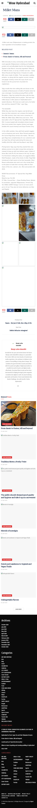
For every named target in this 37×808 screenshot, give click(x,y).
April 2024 (4, 633)
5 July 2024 (4, 431)
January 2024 (4, 640)
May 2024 (4, 631)
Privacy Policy (26, 794)
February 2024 (5, 638)
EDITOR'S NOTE (5, 677)
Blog (2, 661)
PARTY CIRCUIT (5, 701)
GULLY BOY (4, 749)
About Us (3, 794)
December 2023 (5, 642)
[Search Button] (35, 3)
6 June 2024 (5, 15)
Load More (18, 609)
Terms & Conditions (22, 796)
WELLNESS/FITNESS (6, 721)
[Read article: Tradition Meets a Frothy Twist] (18, 446)
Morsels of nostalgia (9, 531)
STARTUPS (4, 715)
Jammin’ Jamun (8, 54)
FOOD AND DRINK (7, 424)
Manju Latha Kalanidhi (28, 15)
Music (3, 695)
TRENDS (3, 719)
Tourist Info (4, 717)
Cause (3, 664)
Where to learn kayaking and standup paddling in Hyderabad (17, 745)
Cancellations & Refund (8, 796)
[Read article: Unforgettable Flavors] (18, 585)
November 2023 (5, 645)
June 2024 (4, 629)
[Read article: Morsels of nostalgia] (18, 516)
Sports (3, 710)
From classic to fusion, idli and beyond (17, 57)
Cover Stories (4, 675)
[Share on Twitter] (18, 19)
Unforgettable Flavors (10, 600)
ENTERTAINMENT (6, 681)
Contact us (4, 798)
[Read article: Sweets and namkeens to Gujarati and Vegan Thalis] (18, 549)
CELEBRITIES (4, 666)
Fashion (3, 684)
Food (2, 686)
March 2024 (4, 636)
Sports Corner (5, 712)
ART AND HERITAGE (6, 657)
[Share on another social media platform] (31, 19)
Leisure (3, 692)
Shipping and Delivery (14, 794)
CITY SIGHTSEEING (6, 672)
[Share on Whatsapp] (25, 19)
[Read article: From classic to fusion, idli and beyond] (18, 413)
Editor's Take (4, 679)
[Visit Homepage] (18, 3)
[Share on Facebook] (11, 19)
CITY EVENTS (4, 670)
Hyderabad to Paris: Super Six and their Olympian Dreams (16, 735)
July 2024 (3, 627)
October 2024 (4, 625)
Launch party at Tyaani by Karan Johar (11, 742)
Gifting (3, 690)
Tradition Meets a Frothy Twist (13, 462)
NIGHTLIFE (4, 697)
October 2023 (4, 647)
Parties (3, 699)
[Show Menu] (2, 3)
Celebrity (3, 668)
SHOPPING (4, 708)
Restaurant (4, 706)
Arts (2, 659)
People (3, 704)
